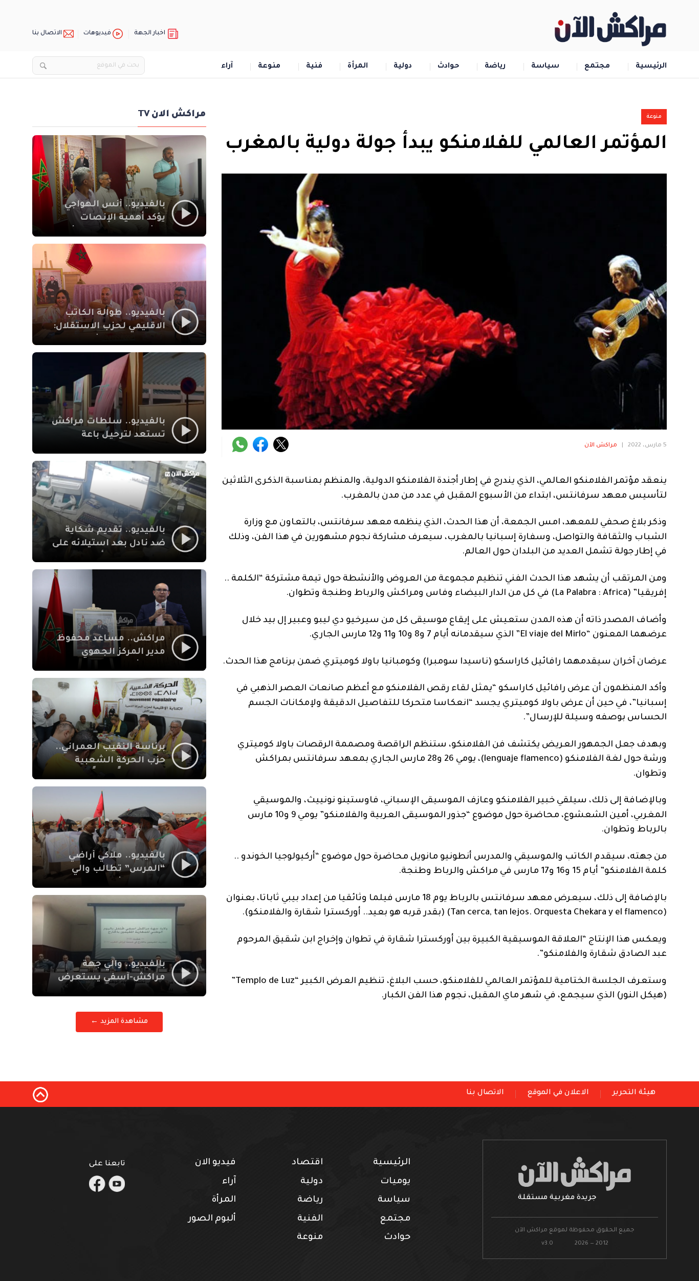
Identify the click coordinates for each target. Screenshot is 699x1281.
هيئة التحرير (634, 1093)
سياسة (545, 67)
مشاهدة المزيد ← (119, 1022)
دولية (403, 67)
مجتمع (597, 67)
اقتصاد (307, 1163)
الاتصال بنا (47, 33)
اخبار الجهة (149, 33)
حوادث (449, 67)
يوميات (395, 1182)
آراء (227, 67)
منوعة (269, 67)
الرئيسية (651, 67)
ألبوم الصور (212, 1219)
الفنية (310, 1219)
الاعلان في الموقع (558, 1093)
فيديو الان (215, 1163)
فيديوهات (97, 33)
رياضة (495, 67)
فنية (314, 67)
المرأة (357, 67)
